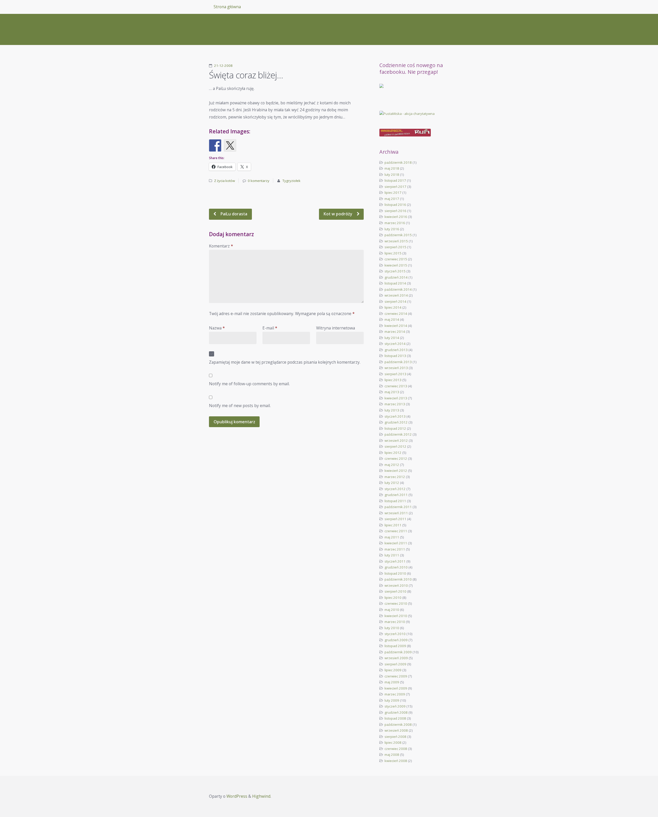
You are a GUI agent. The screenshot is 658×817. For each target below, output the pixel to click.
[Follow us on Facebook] (385, 90)
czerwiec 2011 (396, 531)
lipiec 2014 (393, 307)
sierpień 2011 (395, 519)
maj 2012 (392, 464)
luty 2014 (392, 337)
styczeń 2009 (395, 706)
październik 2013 (398, 362)
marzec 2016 (395, 223)
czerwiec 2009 (396, 676)
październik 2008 (398, 724)
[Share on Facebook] (215, 145)
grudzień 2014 (396, 277)
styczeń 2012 (395, 488)
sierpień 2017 (395, 186)
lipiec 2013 (393, 380)
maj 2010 (392, 609)
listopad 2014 (395, 283)
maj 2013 (392, 392)
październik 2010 (398, 579)
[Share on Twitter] (230, 145)
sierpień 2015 (395, 247)
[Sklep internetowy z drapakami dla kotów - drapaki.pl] (414, 132)
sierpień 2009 (395, 664)
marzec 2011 (395, 549)
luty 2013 (392, 410)
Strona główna (227, 7)
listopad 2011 (395, 501)
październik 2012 (398, 434)
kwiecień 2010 (396, 615)
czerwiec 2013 (396, 386)
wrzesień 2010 (396, 585)
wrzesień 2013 (396, 367)
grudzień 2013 (396, 349)
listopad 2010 (395, 573)
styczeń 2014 (395, 343)
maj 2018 (392, 168)
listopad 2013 (395, 355)
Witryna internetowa (335, 328)
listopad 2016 (395, 204)
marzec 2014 (395, 331)
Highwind (261, 796)
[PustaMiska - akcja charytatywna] (414, 114)
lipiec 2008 (393, 742)
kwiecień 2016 (396, 216)
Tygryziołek (291, 180)
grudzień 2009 (396, 640)
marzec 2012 (395, 476)
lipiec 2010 (393, 597)
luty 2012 (392, 482)
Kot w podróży (338, 214)
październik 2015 (398, 235)
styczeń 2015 (395, 271)
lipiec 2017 (393, 192)
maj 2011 (392, 537)
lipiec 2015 (393, 253)
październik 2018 (398, 162)
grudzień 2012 (396, 422)
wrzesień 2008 (396, 730)
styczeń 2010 (395, 633)
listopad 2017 (395, 180)
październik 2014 (398, 289)
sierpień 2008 (395, 736)
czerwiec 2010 (396, 603)
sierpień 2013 (395, 374)
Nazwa (217, 328)
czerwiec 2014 (396, 313)
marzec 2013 (395, 404)
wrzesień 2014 (396, 295)
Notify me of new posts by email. (240, 405)
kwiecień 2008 (396, 760)
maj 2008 (392, 754)
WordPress (236, 796)
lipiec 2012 (393, 452)
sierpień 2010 (395, 591)
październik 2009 (398, 652)
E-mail (269, 328)
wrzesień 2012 (396, 440)
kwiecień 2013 (396, 398)
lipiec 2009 (393, 670)
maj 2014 (392, 319)
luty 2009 (392, 700)
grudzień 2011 (396, 494)
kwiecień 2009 (396, 688)
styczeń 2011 (395, 561)
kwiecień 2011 (396, 543)
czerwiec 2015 (396, 259)
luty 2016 (392, 229)
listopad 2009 (395, 646)
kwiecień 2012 (396, 470)
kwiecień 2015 (396, 265)
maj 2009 (392, 682)
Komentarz (221, 246)
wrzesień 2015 (396, 241)
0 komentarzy (258, 180)
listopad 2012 (395, 428)
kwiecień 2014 (396, 325)
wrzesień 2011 (396, 513)
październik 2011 (398, 506)
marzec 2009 (395, 694)
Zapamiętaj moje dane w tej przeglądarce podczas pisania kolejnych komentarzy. (284, 362)
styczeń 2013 (395, 416)
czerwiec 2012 (396, 458)
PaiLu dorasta (233, 214)
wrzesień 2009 (396, 658)
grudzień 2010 (396, 567)
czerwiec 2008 (396, 748)
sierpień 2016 (395, 210)
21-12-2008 (223, 65)
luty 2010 (392, 628)
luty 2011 (392, 555)
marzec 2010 (395, 621)
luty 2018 (392, 174)
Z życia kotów (224, 180)
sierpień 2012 (395, 446)
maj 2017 (392, 198)
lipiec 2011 (393, 525)
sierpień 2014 (395, 301)
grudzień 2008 (396, 712)
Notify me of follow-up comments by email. (249, 384)
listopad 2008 (395, 718)
